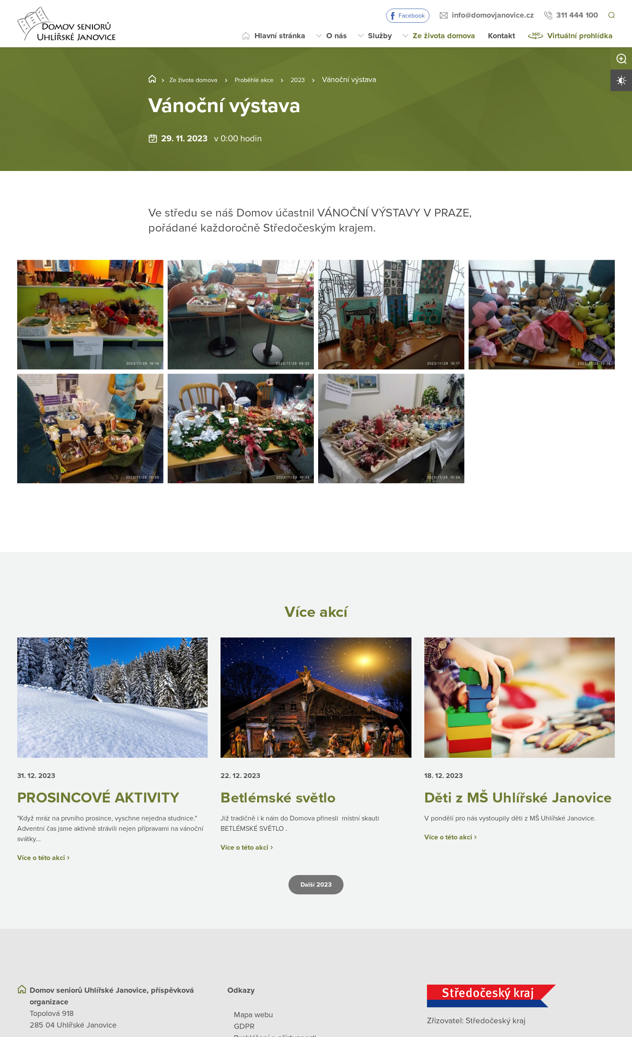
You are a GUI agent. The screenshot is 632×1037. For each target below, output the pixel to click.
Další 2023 (316, 903)
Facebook (410, 15)
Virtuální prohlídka (580, 35)
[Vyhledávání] (611, 15)
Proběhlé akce (271, 79)
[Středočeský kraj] (521, 1014)
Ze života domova (444, 35)
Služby (380, 35)
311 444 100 (576, 15)
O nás (336, 35)
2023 (322, 79)
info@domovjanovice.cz (492, 15)
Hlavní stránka (280, 35)
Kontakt (501, 35)
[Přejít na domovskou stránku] (66, 23)
